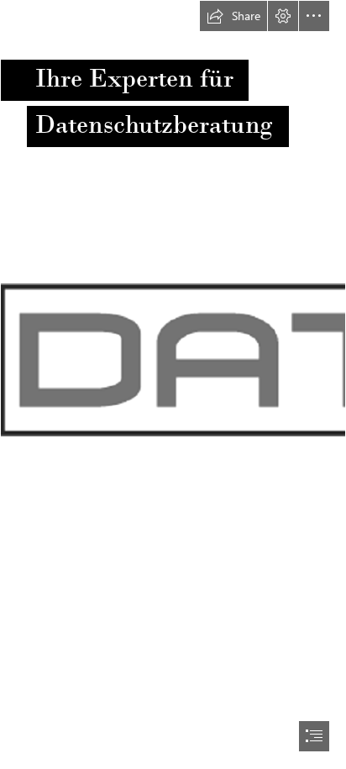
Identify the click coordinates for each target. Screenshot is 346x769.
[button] (233, 16)
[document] (173, 384)
